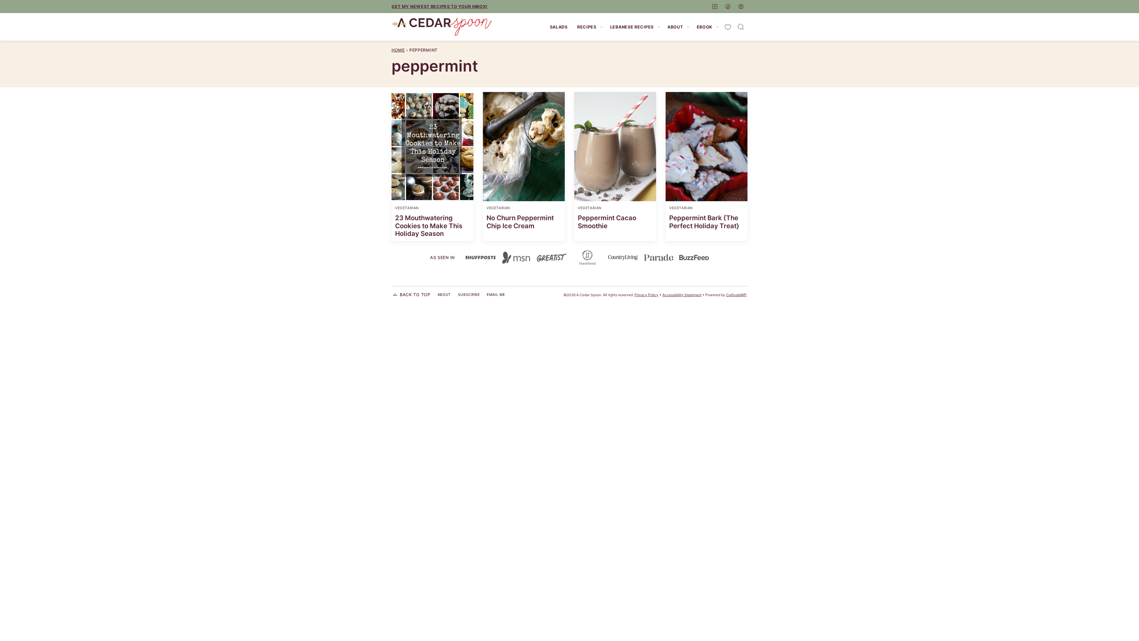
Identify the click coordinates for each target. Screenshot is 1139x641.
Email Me (496, 294)
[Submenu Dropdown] (601, 27)
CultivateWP (736, 295)
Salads (559, 26)
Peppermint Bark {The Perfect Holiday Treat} (704, 221)
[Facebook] (727, 6)
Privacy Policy (646, 295)
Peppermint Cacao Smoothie (607, 221)
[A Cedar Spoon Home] (442, 27)
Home (398, 50)
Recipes (586, 26)
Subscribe (469, 294)
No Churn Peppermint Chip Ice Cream (520, 221)
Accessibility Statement (681, 295)
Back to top (415, 294)
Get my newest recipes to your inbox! (440, 6)
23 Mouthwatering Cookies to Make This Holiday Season (428, 225)
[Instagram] (714, 6)
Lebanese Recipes (632, 26)
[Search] (740, 27)
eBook (705, 26)
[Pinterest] (740, 6)
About (675, 26)
